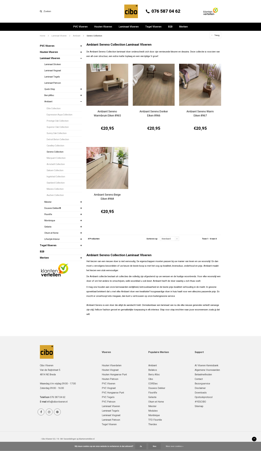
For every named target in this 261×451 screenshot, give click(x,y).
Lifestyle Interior (52, 239)
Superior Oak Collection (58, 127)
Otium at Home (51, 233)
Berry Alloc (154, 374)
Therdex (152, 424)
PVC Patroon (108, 402)
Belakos (152, 370)
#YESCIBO (200, 402)
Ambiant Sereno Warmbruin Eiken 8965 (107, 114)
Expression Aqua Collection (59, 114)
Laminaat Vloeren (129, 27)
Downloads (201, 393)
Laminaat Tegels (52, 76)
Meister (48, 202)
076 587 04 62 (165, 11)
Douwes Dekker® (52, 208)
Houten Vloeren (103, 27)
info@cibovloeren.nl (57, 402)
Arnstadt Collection (56, 164)
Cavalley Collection (55, 145)
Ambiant (76, 35)
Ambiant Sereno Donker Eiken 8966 (154, 114)
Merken (183, 27)
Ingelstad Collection (56, 176)
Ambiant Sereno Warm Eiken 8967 (200, 114)
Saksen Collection (55, 170)
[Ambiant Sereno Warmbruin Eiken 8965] (107, 85)
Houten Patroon (110, 379)
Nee (154, 446)
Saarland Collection (56, 182)
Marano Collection (55, 189)
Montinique (49, 220)
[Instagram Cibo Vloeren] (49, 412)
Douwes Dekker (156, 388)
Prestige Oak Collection (58, 120)
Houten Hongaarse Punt (114, 374)
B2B (170, 27)
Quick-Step (49, 89)
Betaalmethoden (203, 374)
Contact (199, 379)
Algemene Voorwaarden (207, 370)
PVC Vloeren (80, 27)
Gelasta (47, 226)
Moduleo (153, 411)
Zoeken (47, 11)
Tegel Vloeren (153, 27)
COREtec (153, 383)
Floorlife (48, 214)
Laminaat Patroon (52, 83)
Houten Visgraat (110, 370)
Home (42, 35)
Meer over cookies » (174, 446)
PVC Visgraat (109, 388)
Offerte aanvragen (107, 139)
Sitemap (199, 406)
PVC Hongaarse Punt (113, 393)
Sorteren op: (152, 238)
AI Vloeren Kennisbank (206, 365)
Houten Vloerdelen (111, 365)
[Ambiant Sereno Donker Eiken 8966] (154, 85)
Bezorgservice (202, 383)
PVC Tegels (108, 397)
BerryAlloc (49, 95)
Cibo (150, 379)
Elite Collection (54, 108)
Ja (141, 446)
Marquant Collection (56, 158)
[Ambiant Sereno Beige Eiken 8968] (107, 168)
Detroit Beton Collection (58, 139)
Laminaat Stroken (52, 64)
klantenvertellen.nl (87, 439)
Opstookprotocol (204, 397)
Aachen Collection (55, 195)
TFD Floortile (155, 420)
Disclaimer (200, 388)
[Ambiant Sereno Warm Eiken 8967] (200, 85)
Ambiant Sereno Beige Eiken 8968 (107, 197)
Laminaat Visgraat (52, 70)
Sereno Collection (94, 35)
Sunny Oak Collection (57, 133)
